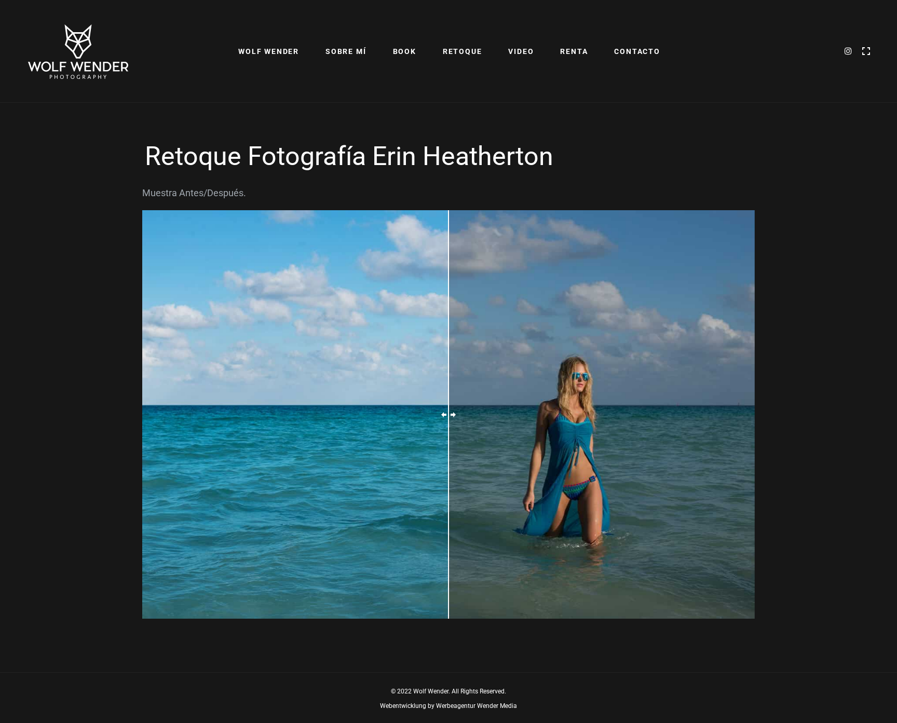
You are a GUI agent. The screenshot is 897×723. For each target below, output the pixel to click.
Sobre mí (345, 51)
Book (404, 51)
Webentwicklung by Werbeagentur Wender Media (448, 706)
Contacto (637, 51)
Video (521, 51)
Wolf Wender (268, 51)
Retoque (462, 51)
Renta (574, 51)
